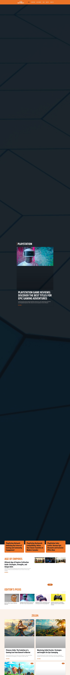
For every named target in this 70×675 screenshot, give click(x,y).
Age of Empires (38, 2)
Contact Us (52, 2)
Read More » (20, 305)
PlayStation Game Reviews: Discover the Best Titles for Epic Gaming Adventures (35, 295)
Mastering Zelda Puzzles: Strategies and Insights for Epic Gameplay (49, 651)
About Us (47, 2)
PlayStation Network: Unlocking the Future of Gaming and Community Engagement (14, 547)
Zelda (43, 2)
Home (29, 2)
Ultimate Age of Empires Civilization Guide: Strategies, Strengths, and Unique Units (17, 564)
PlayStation (33, 2)
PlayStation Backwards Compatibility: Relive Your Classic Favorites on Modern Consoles (35, 547)
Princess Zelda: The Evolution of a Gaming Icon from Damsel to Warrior (18, 651)
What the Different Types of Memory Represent (11, 603)
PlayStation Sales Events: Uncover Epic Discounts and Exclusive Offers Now (55, 547)
